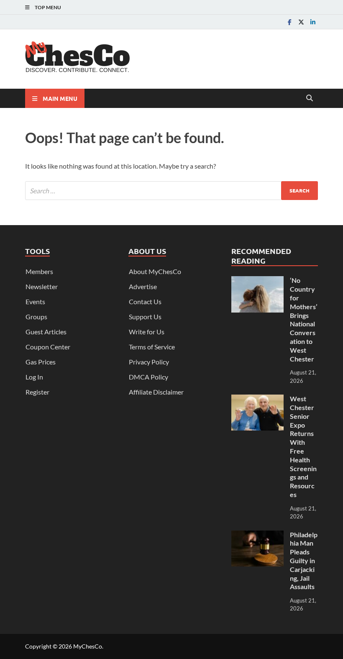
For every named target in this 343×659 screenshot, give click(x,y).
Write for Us (146, 332)
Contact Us (145, 301)
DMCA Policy (148, 377)
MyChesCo (87, 646)
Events (35, 301)
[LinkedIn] (313, 22)
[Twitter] (301, 22)
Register (37, 392)
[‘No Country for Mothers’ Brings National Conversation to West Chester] (257, 281)
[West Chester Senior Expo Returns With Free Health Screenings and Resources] (257, 399)
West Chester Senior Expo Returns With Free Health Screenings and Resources (303, 446)
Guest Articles (46, 332)
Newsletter (42, 286)
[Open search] (309, 98)
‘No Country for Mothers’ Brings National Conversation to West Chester (303, 319)
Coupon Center (48, 347)
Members (39, 271)
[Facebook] (289, 22)
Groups (36, 317)
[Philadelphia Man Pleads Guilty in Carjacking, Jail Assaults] (257, 535)
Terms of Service (152, 347)
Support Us (145, 317)
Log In (34, 377)
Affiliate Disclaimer (156, 392)
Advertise (143, 286)
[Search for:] (171, 190)
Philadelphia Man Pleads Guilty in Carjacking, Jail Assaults (303, 561)
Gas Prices (41, 362)
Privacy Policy (149, 362)
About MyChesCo (155, 271)
